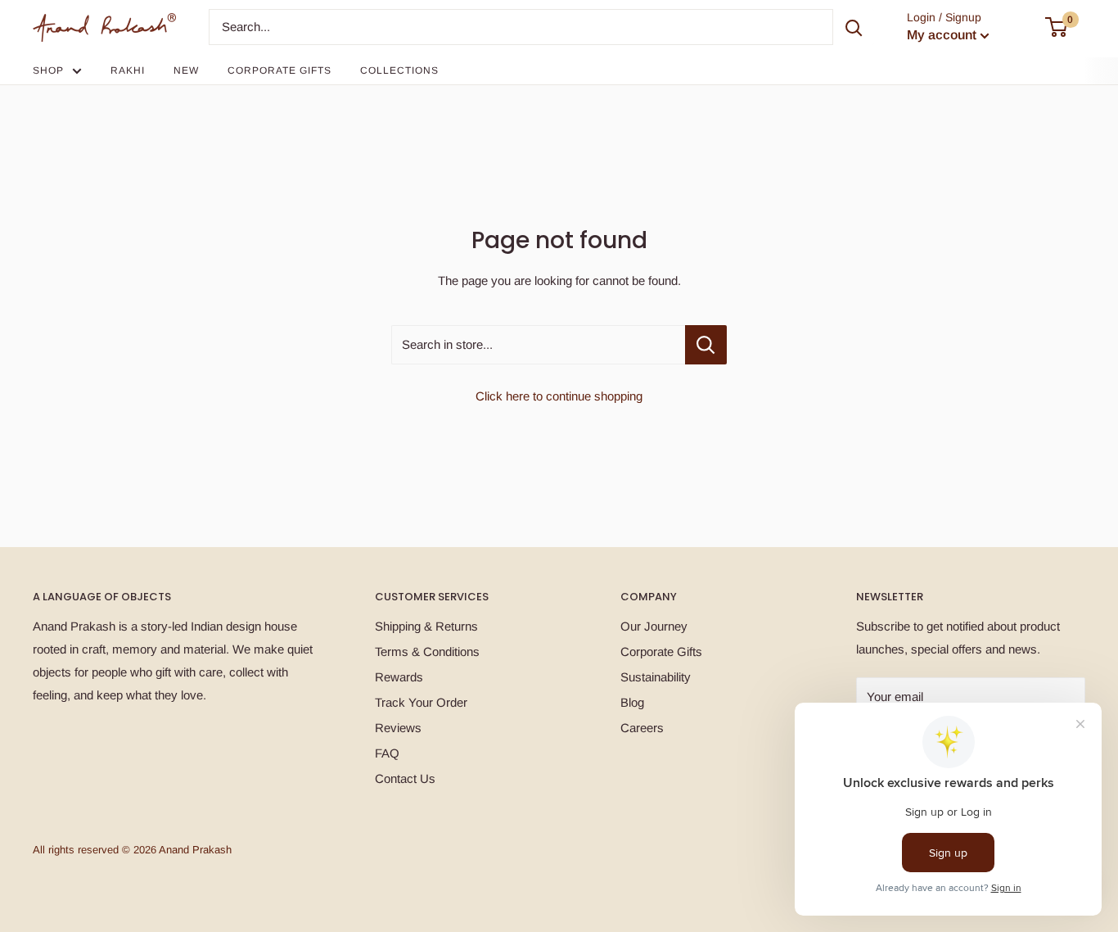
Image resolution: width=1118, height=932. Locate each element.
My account (941, 35)
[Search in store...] (706, 344)
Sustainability (655, 677)
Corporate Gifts (279, 70)
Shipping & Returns (426, 626)
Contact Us (405, 778)
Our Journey (653, 626)
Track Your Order (421, 702)
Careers (642, 728)
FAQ (387, 753)
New (186, 70)
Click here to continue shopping (559, 396)
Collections (399, 70)
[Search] (853, 27)
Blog (632, 702)
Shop (48, 70)
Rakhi (127, 70)
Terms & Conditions (427, 651)
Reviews (398, 728)
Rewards (399, 677)
